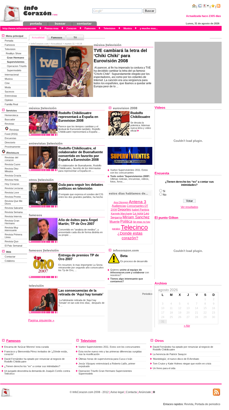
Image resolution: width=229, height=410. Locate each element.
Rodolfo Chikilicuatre (140, 115)
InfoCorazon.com (82, 392)
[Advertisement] (188, 72)
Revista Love (12, 192)
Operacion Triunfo (17, 66)
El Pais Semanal (13, 245)
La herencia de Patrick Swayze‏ (170, 354)
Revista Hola (12, 179)
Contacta (131, 392)
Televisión (113, 45)
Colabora (10, 260)
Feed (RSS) (11, 134)
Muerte (115, 221)
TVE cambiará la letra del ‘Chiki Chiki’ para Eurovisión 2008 (120, 55)
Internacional (12, 74)
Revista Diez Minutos (12, 170)
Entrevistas (11, 95)
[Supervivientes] (130, 163)
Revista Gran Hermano (12, 222)
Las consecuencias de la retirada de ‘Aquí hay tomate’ (80, 292)
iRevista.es (12, 152)
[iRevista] (7, 129)
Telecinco (134, 227)
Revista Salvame (14, 208)
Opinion (9, 100)
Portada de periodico (207, 404)
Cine (7, 83)
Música (99, 45)
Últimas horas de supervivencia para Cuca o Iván (105, 359)
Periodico (147, 294)
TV (75, 37)
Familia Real (11, 104)
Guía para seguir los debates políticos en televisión (80, 186)
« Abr (187, 325)
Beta (123, 256)
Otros (33, 180)
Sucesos (9, 91)
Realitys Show (13, 53)
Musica (9, 78)
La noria (138, 213)
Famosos (10, 45)
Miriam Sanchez (136, 217)
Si (164, 191)
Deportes (124, 209)
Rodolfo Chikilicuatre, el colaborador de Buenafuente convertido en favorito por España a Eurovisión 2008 (80, 153)
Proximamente (12, 146)
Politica (126, 221)
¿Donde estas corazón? (129, 235)
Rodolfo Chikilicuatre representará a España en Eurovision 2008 (78, 116)
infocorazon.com (125, 250)
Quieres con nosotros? (129, 272)
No (164, 194)
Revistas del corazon (11, 158)
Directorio (10, 142)
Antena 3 (137, 201)
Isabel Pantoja (140, 209)
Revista (188, 404)
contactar (84, 23)
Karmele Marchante (121, 213)
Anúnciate (145, 392)
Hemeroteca (11, 115)
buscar (60, 23)
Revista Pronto (13, 196)
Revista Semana (14, 212)
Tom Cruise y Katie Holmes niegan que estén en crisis (182, 363)
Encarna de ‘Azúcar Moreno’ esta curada (26, 346)
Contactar (10, 256)
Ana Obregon (121, 202)
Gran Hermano (15, 57)
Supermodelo (14, 70)
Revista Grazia (13, 175)
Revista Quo (11, 241)
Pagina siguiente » (41, 320)
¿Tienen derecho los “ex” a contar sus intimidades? (32, 366)
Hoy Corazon (12, 184)
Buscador (10, 119)
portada (36, 23)
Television (10, 49)
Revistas (9, 123)
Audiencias (119, 205)
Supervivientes (15, 62)
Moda (8, 87)
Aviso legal (117, 392)
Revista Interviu (13, 216)
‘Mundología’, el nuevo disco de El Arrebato (176, 359)
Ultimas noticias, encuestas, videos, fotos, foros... (130, 179)
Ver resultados (189, 207)
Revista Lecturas (14, 188)
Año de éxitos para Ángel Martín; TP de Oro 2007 (78, 222)
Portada (9, 40)
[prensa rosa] (7, 395)
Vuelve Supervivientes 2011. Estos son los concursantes (129, 171)
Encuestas (10, 138)
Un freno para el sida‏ (164, 368)
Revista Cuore (12, 164)
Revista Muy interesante (11, 229)
